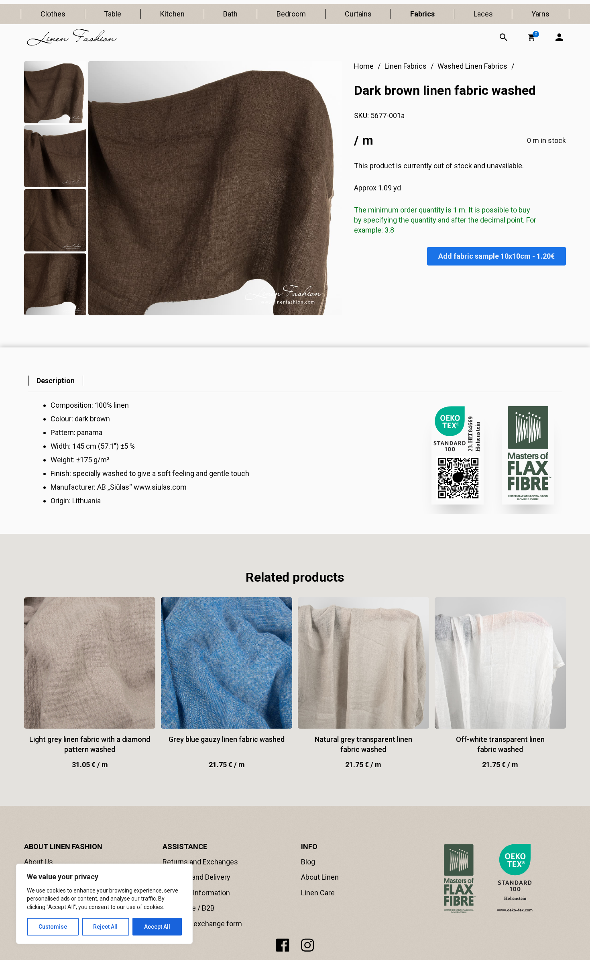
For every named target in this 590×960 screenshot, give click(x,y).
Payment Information (196, 893)
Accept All (157, 926)
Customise (53, 926)
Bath (230, 14)
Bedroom (291, 14)
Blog (308, 862)
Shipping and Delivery (196, 877)
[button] (531, 37)
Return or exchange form (202, 923)
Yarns (540, 14)
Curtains (358, 14)
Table (112, 14)
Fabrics (422, 14)
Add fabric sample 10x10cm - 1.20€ (496, 256)
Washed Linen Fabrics (472, 66)
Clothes (53, 14)
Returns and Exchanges (200, 862)
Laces (483, 14)
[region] (104, 904)
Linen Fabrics (406, 66)
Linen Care (318, 893)
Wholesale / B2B (189, 908)
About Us (38, 862)
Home (364, 66)
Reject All (105, 926)
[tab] (55, 381)
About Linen (320, 877)
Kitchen (172, 14)
